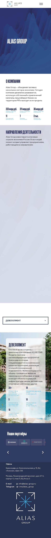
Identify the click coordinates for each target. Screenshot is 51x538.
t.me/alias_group (26, 487)
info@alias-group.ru (27, 484)
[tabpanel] (25, 377)
